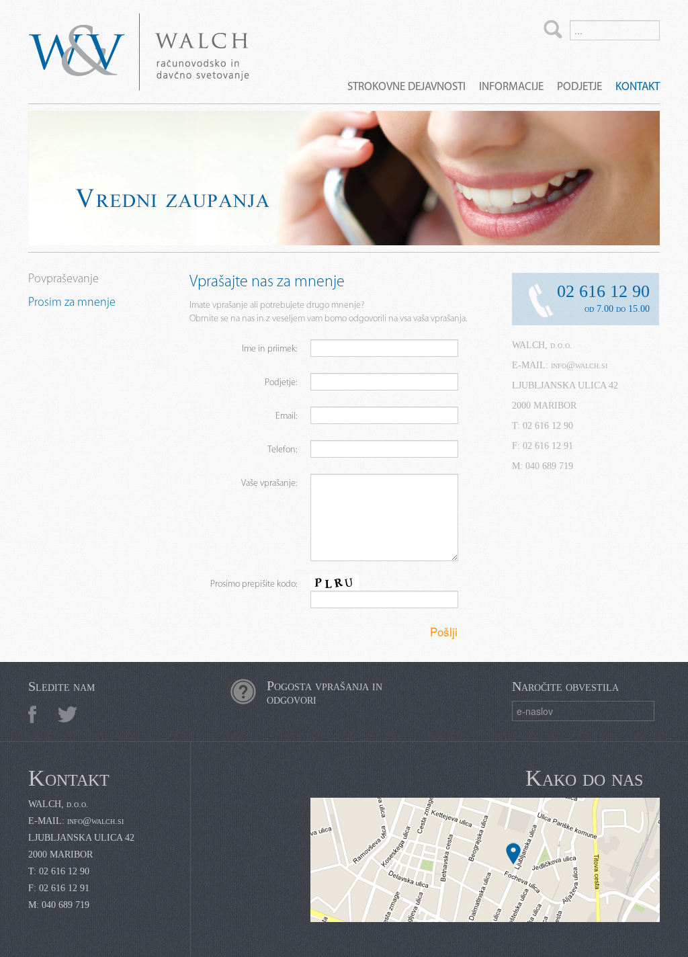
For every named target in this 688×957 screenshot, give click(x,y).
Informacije (511, 87)
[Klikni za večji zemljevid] (485, 860)
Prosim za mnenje (72, 303)
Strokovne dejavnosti (406, 87)
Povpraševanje (63, 280)
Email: (286, 416)
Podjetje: (281, 383)
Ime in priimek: (269, 349)
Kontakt (637, 87)
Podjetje (579, 87)
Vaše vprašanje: (269, 483)
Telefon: (282, 450)
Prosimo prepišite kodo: (253, 584)
